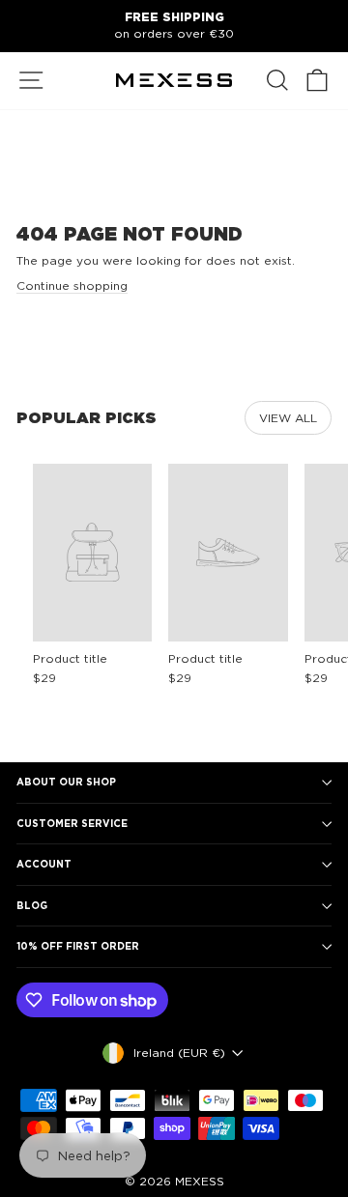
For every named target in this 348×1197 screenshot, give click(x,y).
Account (44, 863)
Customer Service (72, 823)
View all (288, 418)
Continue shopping (72, 285)
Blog (31, 905)
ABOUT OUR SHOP (66, 781)
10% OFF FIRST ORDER (77, 946)
